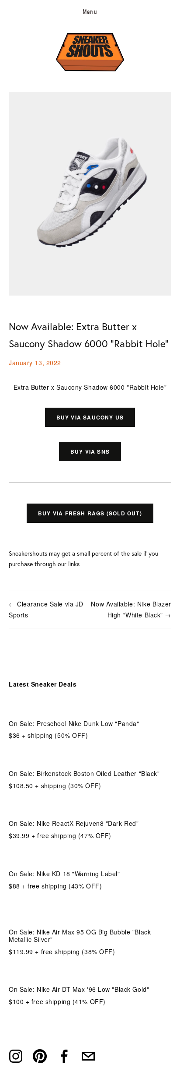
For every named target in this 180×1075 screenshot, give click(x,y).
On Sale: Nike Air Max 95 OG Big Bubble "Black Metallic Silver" (80, 935)
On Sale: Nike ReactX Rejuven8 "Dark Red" (73, 823)
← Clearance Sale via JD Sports (46, 609)
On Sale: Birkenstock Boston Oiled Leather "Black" (84, 773)
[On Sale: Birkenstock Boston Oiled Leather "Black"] (84, 759)
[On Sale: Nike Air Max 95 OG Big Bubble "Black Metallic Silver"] (90, 913)
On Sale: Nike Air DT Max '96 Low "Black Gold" (79, 989)
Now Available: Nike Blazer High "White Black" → (131, 609)
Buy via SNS (90, 451)
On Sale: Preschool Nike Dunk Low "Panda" (74, 723)
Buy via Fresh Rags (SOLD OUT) (90, 513)
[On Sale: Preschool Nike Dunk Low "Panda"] (74, 709)
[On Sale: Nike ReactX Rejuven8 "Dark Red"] (73, 809)
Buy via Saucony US (90, 417)
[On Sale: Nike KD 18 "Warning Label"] (64, 859)
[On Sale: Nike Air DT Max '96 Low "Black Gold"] (79, 975)
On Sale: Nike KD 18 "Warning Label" (64, 873)
